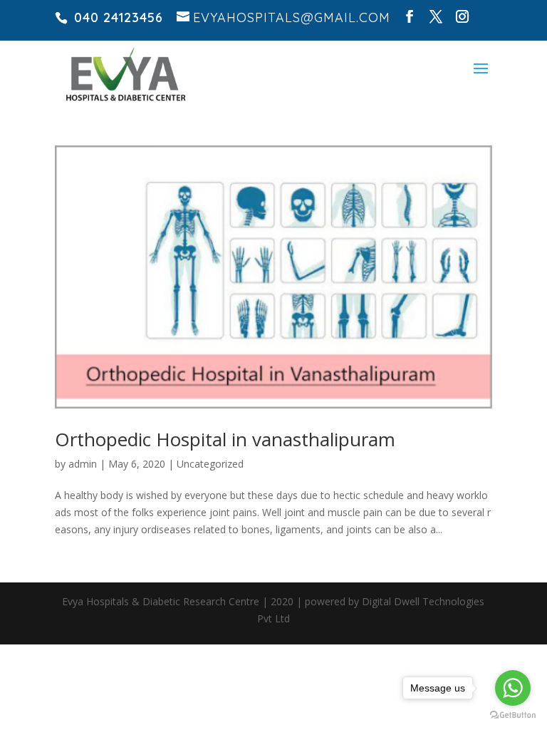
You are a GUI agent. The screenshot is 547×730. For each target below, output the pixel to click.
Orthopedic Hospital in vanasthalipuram (225, 439)
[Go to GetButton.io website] (513, 715)
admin (82, 464)
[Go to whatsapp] (513, 688)
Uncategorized (210, 464)
